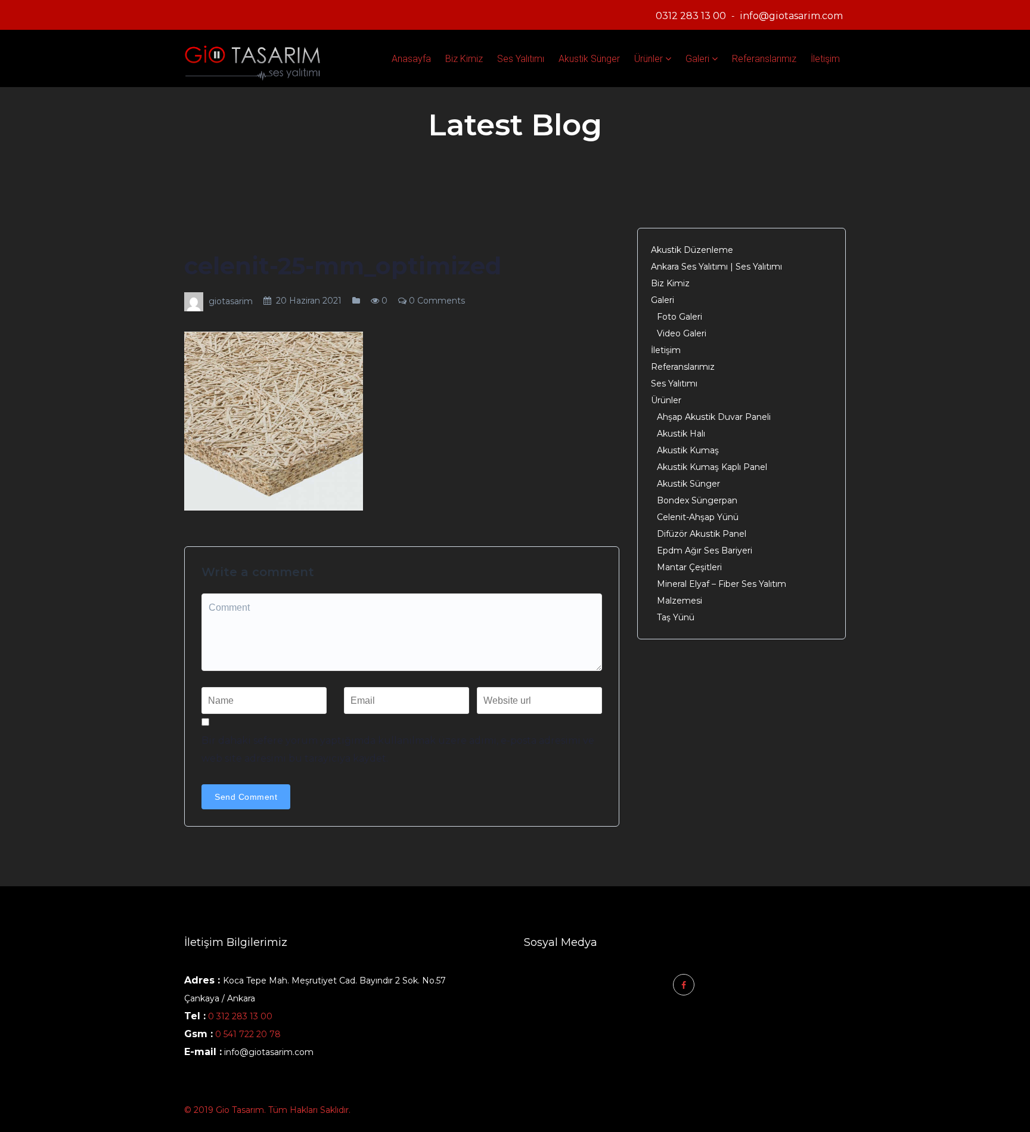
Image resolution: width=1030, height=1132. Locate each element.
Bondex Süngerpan (697, 500)
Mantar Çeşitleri (689, 567)
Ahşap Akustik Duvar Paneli (714, 417)
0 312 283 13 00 (240, 1016)
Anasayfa (411, 58)
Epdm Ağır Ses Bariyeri (704, 550)
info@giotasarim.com (791, 15)
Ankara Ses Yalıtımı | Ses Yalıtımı (716, 266)
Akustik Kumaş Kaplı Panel (712, 467)
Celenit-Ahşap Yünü (698, 517)
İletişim (825, 58)
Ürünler (648, 58)
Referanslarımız (764, 58)
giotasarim (231, 301)
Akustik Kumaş (688, 450)
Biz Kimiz (464, 58)
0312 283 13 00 (691, 15)
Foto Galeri (679, 316)
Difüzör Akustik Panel (701, 533)
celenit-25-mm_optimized (342, 265)
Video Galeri (681, 333)
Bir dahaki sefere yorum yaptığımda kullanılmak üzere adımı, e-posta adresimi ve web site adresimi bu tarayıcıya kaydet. (397, 749)
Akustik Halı (681, 433)
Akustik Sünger (589, 58)
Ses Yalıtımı (520, 58)
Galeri (697, 58)
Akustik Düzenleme (692, 250)
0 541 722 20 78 (247, 1034)
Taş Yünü (675, 617)
